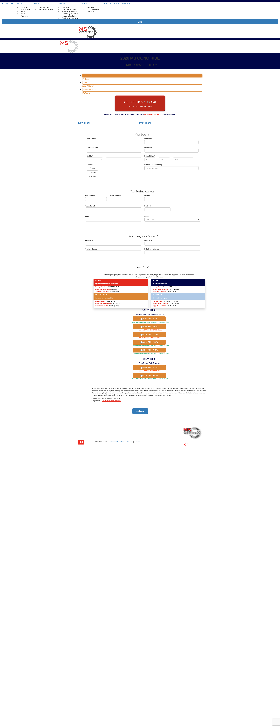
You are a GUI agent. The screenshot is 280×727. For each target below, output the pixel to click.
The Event (19, 3)
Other (93, 177)
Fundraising (61, 3)
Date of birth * (149, 156)
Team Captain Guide (46, 9)
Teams (36, 3)
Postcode (148, 206)
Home (5, 3)
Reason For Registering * (153, 164)
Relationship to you (151, 249)
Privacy (129, 442)
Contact (137, 442)
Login (140, 21)
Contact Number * (91, 249)
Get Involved (126, 3)
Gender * (90, 164)
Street (147, 195)
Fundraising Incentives (70, 18)
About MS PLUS (92, 7)
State (87, 216)
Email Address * (93, 147)
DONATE (107, 3)
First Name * (91, 138)
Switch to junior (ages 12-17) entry (140, 106)
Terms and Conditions (117, 442)
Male (93, 168)
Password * (148, 147)
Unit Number (90, 195)
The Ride (24, 7)
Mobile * (90, 156)
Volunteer (24, 16)
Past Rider (145, 123)
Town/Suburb (90, 206)
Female (93, 172)
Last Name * (148, 138)
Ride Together (44, 7)
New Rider (84, 123)
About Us (85, 3)
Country (147, 216)
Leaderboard (66, 7)
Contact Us (90, 11)
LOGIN (116, 3)
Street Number (116, 195)
